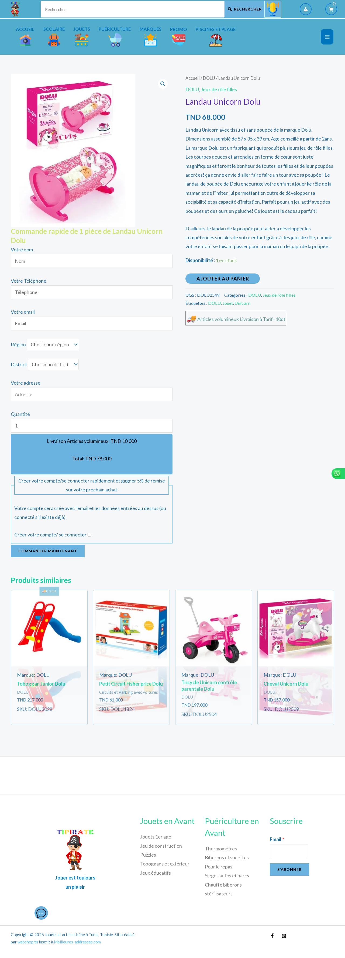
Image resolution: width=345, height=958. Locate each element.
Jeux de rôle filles (219, 89)
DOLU (209, 78)
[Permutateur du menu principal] (327, 37)
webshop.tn (28, 941)
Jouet (227, 303)
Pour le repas (218, 867)
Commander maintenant (47, 551)
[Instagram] (283, 935)
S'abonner (289, 869)
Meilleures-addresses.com (77, 941)
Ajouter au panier (222, 279)
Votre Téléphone (28, 281)
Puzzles (148, 855)
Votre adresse (25, 383)
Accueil (192, 78)
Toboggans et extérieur (164, 864)
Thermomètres (221, 848)
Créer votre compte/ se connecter (50, 535)
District (19, 364)
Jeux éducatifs (155, 873)
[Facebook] (272, 935)
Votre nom (22, 249)
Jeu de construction (161, 846)
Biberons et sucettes (227, 857)
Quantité (20, 414)
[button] (163, 84)
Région (18, 344)
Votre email (23, 312)
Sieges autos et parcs (227, 875)
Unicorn (242, 303)
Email (277, 839)
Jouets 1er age (155, 837)
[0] (331, 9)
